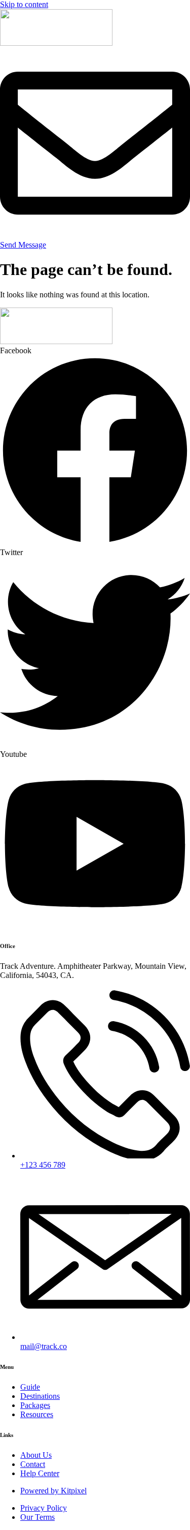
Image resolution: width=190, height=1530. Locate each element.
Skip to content (24, 4)
